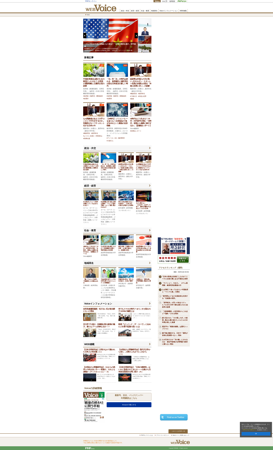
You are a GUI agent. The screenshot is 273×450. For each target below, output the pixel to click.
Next (136, 50)
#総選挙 (86, 98)
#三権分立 (133, 96)
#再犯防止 (99, 136)
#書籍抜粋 (99, 96)
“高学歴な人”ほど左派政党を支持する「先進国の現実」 (175, 297)
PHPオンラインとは (147, 435)
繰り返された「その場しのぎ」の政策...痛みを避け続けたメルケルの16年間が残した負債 (175, 320)
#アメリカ (110, 138)
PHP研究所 (182, 1)
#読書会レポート (135, 131)
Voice (157, 1)
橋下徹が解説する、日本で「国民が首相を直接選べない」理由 (175, 334)
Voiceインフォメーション (169, 11)
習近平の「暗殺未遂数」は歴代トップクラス (175, 328)
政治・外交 (125, 11)
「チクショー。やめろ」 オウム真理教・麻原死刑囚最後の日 (175, 284)
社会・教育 (145, 11)
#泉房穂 (86, 96)
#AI (116, 138)
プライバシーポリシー (249, 430)
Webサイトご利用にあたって (181, 435)
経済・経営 (135, 11)
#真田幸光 (141, 93)
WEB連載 (183, 11)
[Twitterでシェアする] (174, 417)
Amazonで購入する (129, 405)
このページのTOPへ (177, 431)
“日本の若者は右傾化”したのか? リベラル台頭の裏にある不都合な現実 (175, 278)
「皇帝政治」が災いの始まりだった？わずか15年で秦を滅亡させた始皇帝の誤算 (175, 305)
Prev (84, 50)
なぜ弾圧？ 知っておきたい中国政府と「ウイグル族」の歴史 (175, 291)
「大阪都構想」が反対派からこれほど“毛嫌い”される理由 (175, 312)
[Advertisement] (174, 204)
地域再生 (154, 11)
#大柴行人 (110, 141)
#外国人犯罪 (142, 96)
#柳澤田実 (121, 138)
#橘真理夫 (133, 93)
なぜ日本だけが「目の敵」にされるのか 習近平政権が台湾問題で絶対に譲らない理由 (175, 342)
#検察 (132, 99)
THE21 (164, 1)
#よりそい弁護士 (88, 136)
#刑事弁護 (86, 138)
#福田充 (92, 96)
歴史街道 (172, 1)
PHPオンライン (91, 1)
